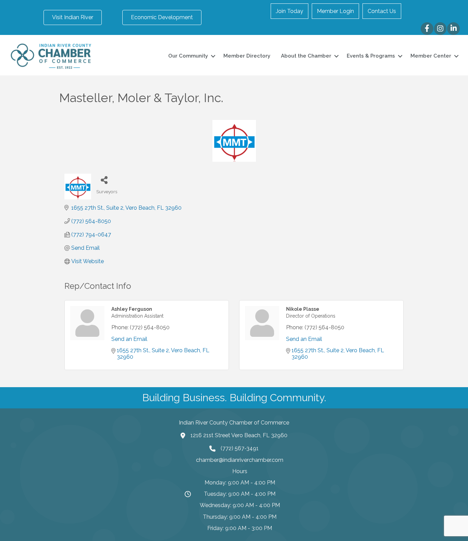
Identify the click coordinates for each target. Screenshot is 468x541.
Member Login (335, 11)
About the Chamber (306, 56)
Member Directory (246, 56)
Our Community (188, 56)
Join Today (289, 11)
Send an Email (129, 339)
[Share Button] (104, 179)
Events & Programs (371, 56)
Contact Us (382, 11)
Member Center (430, 56)
